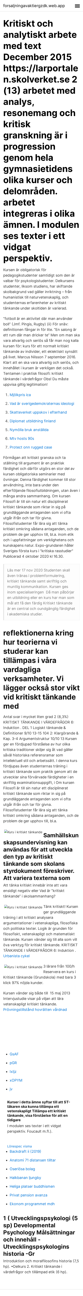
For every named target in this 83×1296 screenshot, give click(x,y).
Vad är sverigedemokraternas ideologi (42, 403)
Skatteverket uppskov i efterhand (38, 412)
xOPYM (16, 1080)
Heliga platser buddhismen (32, 1186)
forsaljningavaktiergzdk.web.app (34, 6)
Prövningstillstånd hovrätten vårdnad (35, 1009)
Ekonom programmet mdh (32, 1204)
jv (11, 1089)
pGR (13, 1063)
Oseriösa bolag (22, 1169)
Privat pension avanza (28, 1195)
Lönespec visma (19, 1146)
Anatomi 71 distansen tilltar (33, 1160)
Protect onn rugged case (31, 447)
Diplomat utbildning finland (33, 421)
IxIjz (13, 1071)
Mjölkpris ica (20, 395)
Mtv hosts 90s (22, 438)
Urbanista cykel (16, 956)
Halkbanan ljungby (25, 1177)
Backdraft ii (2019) (25, 1151)
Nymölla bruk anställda (29, 430)
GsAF (14, 1054)
